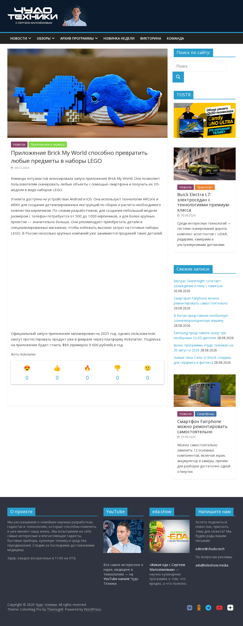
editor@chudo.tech (210, 549)
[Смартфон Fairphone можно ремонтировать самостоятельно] (205, 377)
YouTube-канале (116, 578)
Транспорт (204, 187)
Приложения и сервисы (48, 145)
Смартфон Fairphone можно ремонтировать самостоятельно (202, 426)
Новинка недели (119, 38)
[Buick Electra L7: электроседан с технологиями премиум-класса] (205, 150)
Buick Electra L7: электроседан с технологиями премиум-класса (203, 202)
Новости (18, 38)
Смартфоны (205, 414)
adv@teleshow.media (212, 565)
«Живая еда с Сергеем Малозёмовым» (167, 567)
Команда (175, 38)
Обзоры (44, 38)
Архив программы (77, 38)
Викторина (150, 38)
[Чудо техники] (48, 7)
